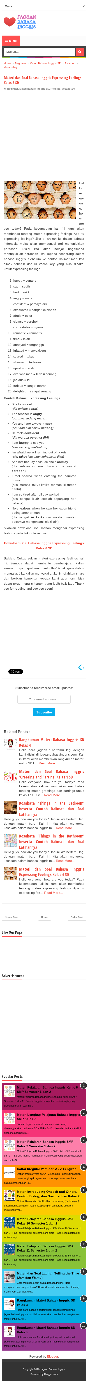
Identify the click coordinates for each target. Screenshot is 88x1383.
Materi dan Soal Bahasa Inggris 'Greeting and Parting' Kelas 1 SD (51, 774)
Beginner (12, 88)
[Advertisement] (44, 137)
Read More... (48, 763)
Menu (12, 41)
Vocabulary (68, 88)
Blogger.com (51, 1374)
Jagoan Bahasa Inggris (52, 1369)
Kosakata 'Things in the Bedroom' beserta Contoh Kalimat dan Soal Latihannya (51, 808)
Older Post (77, 917)
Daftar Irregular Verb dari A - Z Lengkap (46, 1169)
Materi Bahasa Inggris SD (34, 88)
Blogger (52, 1356)
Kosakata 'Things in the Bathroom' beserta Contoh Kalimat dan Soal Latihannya (51, 841)
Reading (55, 88)
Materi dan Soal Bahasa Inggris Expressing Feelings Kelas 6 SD (51, 871)
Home (44, 917)
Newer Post (11, 917)
